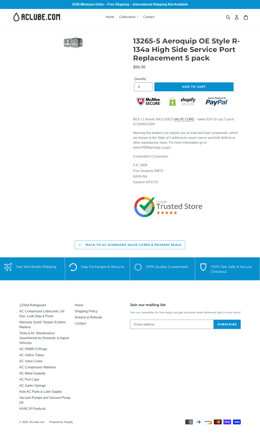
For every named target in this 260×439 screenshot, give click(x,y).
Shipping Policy (86, 311)
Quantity (140, 79)
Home (110, 17)
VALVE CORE (184, 119)
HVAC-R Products (32, 408)
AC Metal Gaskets (32, 373)
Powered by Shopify (61, 422)
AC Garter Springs (32, 385)
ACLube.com (36, 422)
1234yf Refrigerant (32, 305)
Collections (127, 17)
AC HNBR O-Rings (33, 349)
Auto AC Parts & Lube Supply (40, 391)
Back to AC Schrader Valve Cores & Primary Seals (133, 245)
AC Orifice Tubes (31, 355)
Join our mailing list (148, 305)
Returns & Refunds (88, 317)
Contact (148, 17)
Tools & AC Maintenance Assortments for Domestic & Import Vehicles (44, 338)
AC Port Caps (29, 379)
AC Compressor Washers (37, 367)
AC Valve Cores (30, 361)
